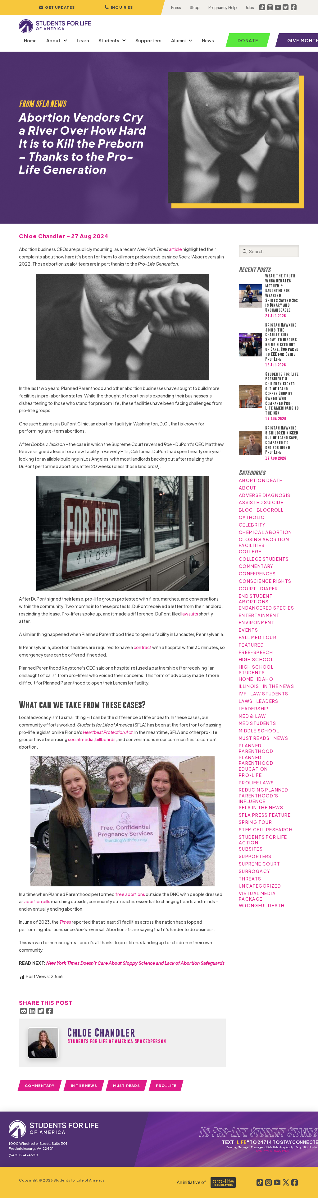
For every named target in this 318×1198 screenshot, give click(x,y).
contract (143, 647)
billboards (105, 739)
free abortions (130, 894)
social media (80, 739)
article (175, 249)
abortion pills (37, 901)
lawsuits (189, 613)
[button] (118, 7)
